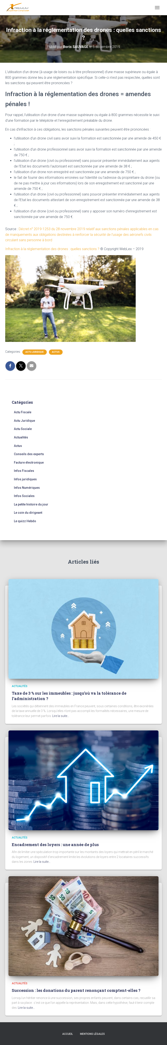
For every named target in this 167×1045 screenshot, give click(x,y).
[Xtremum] (19, 7)
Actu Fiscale (22, 412)
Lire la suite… (60, 716)
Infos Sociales (24, 496)
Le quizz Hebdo (25, 521)
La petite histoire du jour (31, 504)
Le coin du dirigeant (28, 512)
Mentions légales (92, 1033)
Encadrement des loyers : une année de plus (55, 844)
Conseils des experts (29, 454)
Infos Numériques (27, 487)
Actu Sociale (23, 429)
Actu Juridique (34, 352)
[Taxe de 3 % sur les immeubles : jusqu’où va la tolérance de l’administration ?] (83, 628)
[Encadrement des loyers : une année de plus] (83, 780)
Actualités (21, 437)
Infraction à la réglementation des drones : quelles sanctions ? (52, 249)
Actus (56, 352)
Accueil (67, 1033)
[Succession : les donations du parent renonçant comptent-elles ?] (83, 926)
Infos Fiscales (24, 470)
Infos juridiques (25, 479)
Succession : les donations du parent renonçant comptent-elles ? (76, 990)
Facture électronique (29, 462)
